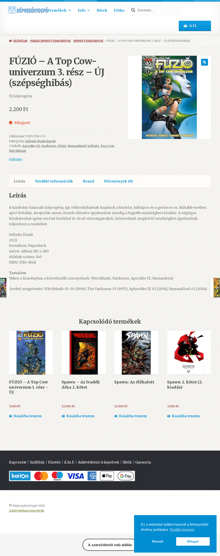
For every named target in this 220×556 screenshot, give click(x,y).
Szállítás (37, 462)
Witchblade (17, 151)
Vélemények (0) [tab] (118, 181)
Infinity (93, 146)
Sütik (127, 462)
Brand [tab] (88, 181)
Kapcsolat (17, 462)
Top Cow (107, 146)
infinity (15, 159)
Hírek (102, 10)
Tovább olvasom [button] (182, 529)
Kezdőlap (20, 40)
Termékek (57, 10)
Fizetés (54, 462)
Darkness (49, 146)
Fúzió (62, 146)
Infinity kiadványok (88, 40)
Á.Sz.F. (69, 462)
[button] (204, 62)
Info (82, 10)
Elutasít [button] (157, 541)
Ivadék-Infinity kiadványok (50, 40)
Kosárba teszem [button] (28, 416)
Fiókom (121, 10)
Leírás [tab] (19, 181)
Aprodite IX (31, 146)
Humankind (76, 146)
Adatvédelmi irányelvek (98, 462)
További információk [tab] (54, 181)
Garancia (143, 462)
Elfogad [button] (193, 541)
